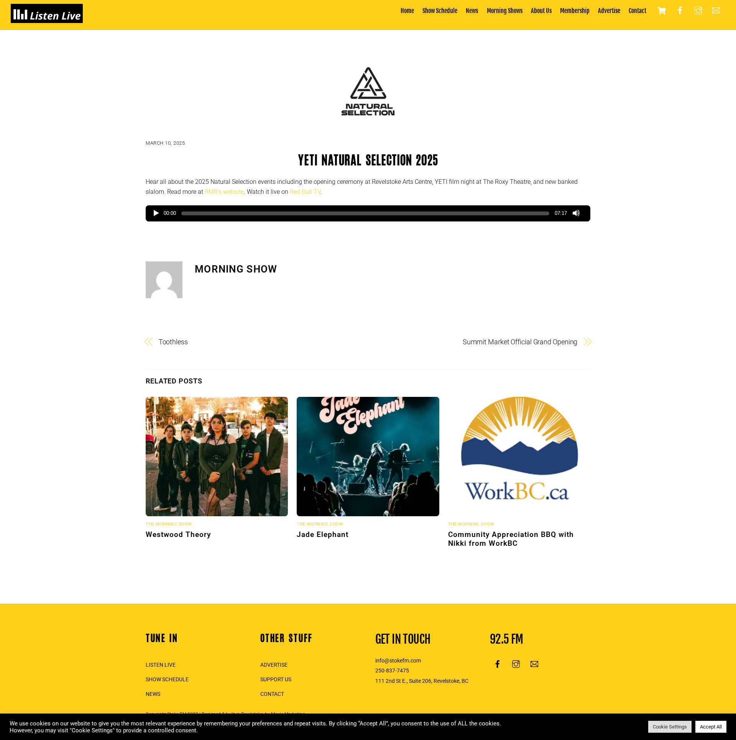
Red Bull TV (305, 191)
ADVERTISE (274, 665)
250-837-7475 (392, 670)
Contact (637, 11)
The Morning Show (169, 524)
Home (407, 11)
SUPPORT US (275, 679)
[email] (716, 10)
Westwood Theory (178, 534)
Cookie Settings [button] (670, 727)
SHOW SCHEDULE (167, 679)
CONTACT (272, 694)
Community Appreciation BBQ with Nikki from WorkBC (511, 539)
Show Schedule (439, 11)
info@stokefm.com (398, 660)
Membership (575, 11)
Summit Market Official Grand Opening (520, 342)
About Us (541, 11)
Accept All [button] (711, 727)
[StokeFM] (47, 19)
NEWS (153, 694)
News (472, 11)
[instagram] (698, 10)
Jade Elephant (322, 534)
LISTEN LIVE (161, 665)
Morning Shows (504, 11)
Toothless (173, 342)
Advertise (609, 11)
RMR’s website (224, 191)
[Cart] (661, 10)
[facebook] (680, 10)
